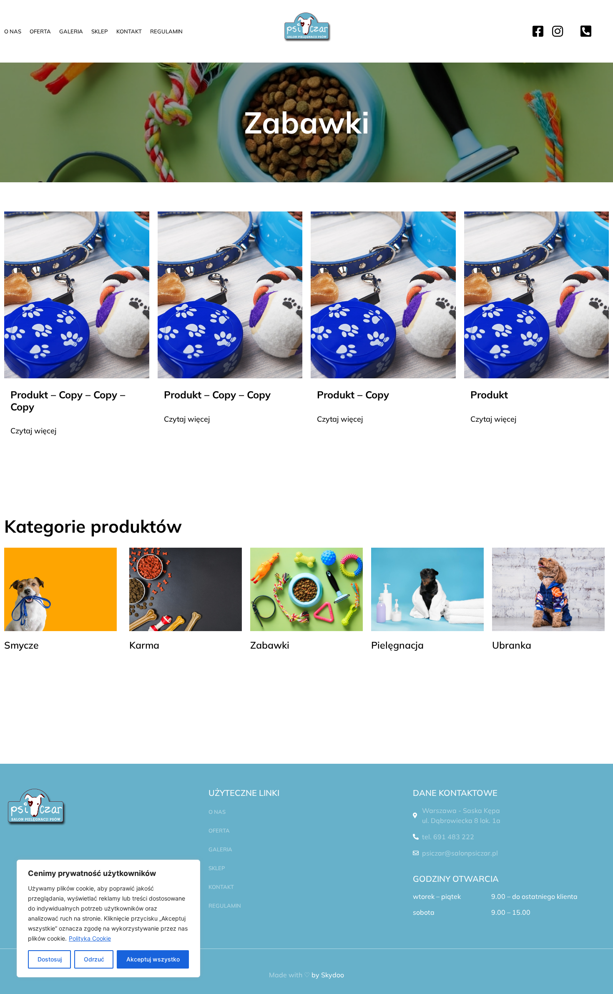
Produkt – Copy (353, 394)
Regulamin (166, 31)
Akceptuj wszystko (153, 959)
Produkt (489, 394)
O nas (12, 31)
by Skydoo (328, 975)
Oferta (40, 31)
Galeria (71, 31)
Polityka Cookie (90, 938)
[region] (108, 918)
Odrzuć (94, 959)
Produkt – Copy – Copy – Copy (67, 400)
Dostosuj (50, 959)
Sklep (99, 31)
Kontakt (129, 31)
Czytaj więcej (33, 430)
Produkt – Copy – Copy (217, 394)
